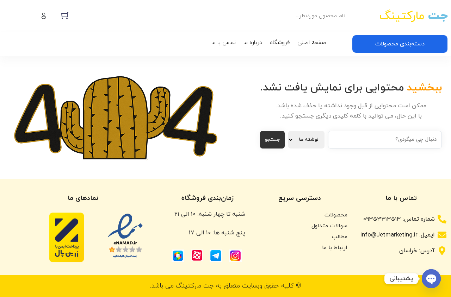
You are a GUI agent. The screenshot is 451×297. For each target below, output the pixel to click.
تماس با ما (223, 42)
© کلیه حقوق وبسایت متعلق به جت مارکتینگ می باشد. (225, 286)
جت (413, 16)
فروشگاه (280, 42)
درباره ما (252, 42)
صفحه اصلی (311, 42)
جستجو (272, 139)
